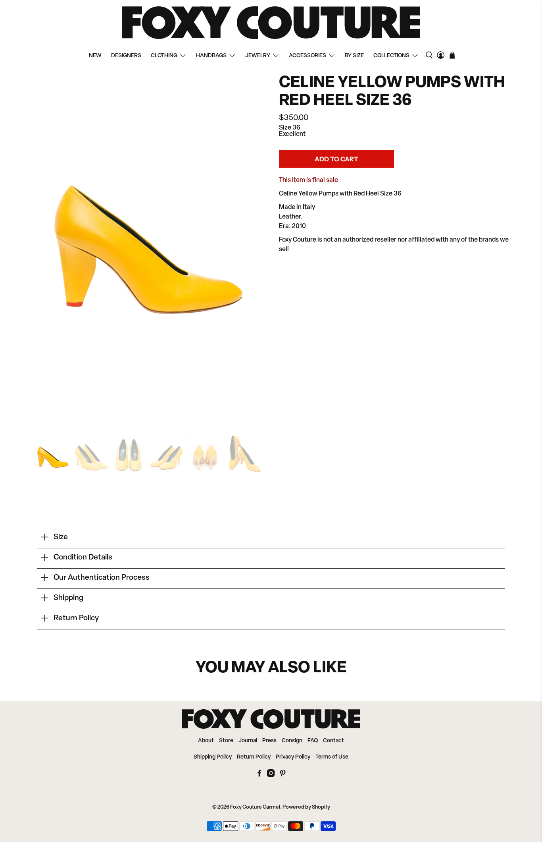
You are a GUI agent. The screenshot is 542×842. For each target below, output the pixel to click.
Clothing (164, 56)
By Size (354, 56)
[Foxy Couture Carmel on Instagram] (271, 775)
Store (226, 741)
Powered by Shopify (306, 807)
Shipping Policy (213, 757)
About (206, 741)
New (95, 56)
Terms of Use (331, 757)
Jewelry (257, 56)
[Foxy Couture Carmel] (271, 22)
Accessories (307, 56)
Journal (247, 741)
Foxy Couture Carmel (255, 807)
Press (269, 741)
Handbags (211, 56)
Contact (333, 741)
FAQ (313, 741)
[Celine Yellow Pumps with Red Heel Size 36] (148, 247)
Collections (391, 56)
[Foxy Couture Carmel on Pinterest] (282, 775)
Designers (126, 56)
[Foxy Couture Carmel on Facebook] (259, 775)
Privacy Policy (293, 757)
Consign (292, 741)
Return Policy (254, 757)
